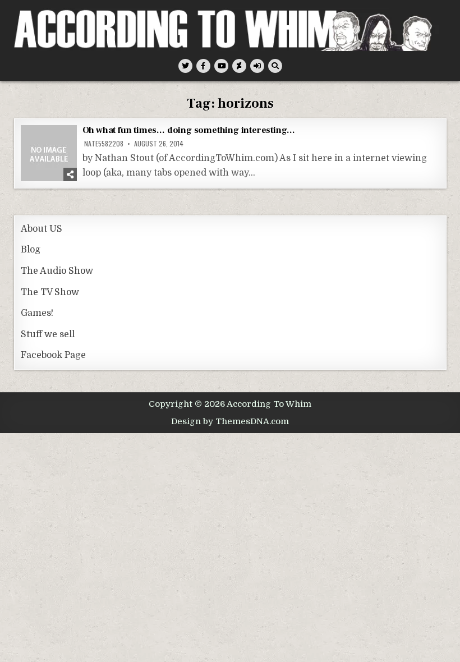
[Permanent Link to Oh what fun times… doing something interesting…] (49, 153)
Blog (30, 250)
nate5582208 (103, 143)
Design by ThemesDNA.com (230, 421)
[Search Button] (275, 66)
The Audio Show (57, 271)
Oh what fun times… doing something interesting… (189, 130)
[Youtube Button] (221, 66)
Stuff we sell (48, 334)
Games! (37, 313)
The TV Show (50, 292)
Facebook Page (53, 355)
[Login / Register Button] (257, 66)
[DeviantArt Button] (239, 66)
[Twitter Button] (185, 66)
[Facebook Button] (203, 66)
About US (41, 229)
